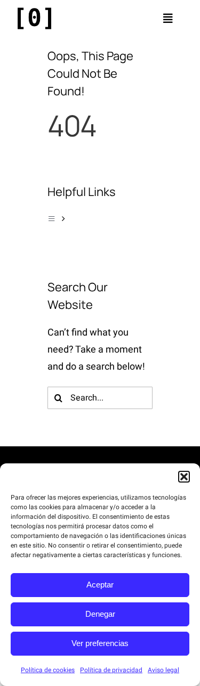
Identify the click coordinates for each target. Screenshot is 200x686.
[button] (184, 476)
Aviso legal (163, 670)
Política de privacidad (111, 670)
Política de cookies (48, 670)
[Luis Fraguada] (34, 10)
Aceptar (100, 584)
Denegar (100, 613)
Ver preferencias (100, 643)
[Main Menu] (100, 219)
